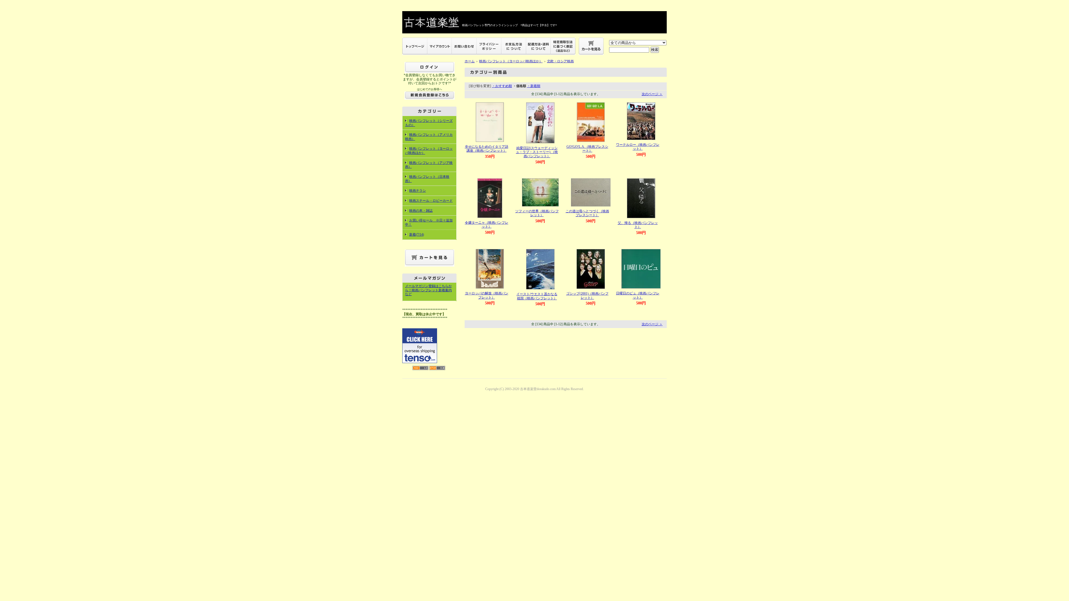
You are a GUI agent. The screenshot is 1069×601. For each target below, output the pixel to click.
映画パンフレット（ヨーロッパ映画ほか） (511, 61)
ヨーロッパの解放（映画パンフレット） (486, 295)
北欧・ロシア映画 (560, 61)
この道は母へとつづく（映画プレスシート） (587, 213)
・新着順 (533, 86)
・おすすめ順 (502, 86)
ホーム (470, 61)
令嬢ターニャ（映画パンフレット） (486, 225)
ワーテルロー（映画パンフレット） (637, 147)
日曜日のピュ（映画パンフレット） (637, 295)
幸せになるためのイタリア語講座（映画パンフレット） (486, 149)
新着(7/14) (416, 235)
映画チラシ (417, 191)
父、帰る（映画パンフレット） (638, 225)
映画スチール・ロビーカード (431, 201)
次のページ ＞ (652, 94)
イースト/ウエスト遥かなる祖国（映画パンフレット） (536, 296)
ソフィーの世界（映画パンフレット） (537, 213)
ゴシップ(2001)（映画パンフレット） (587, 296)
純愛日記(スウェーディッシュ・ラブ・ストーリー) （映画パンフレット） (537, 152)
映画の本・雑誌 (421, 211)
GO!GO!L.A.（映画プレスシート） (587, 149)
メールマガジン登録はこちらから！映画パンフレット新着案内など (428, 290)
